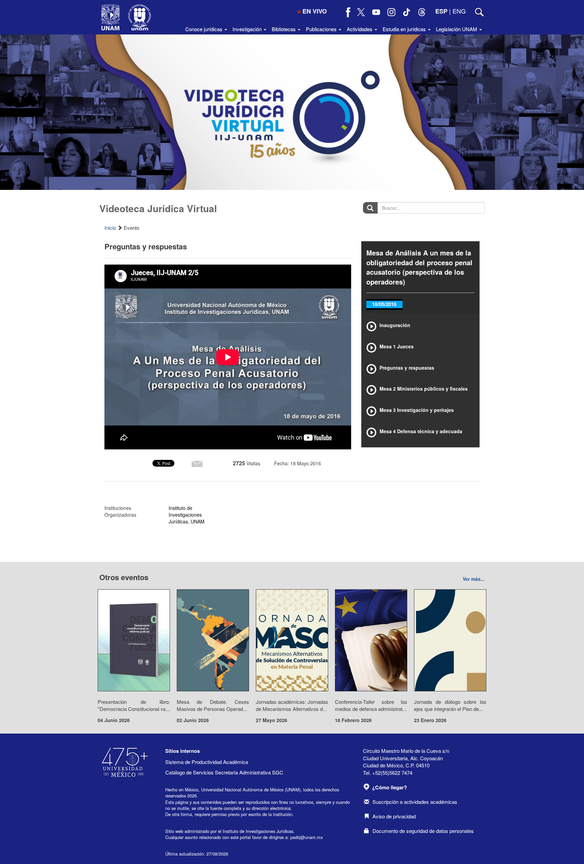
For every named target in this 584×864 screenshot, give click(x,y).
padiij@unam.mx (306, 837)
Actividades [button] (360, 28)
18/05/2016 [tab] (384, 304)
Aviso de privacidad (394, 816)
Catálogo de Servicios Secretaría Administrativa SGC (224, 772)
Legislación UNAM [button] (457, 28)
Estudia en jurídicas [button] (405, 28)
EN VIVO (314, 11)
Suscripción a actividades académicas (414, 801)
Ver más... (474, 578)
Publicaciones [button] (322, 28)
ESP (441, 11)
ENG (459, 10)
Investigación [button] (248, 28)
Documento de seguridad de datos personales (423, 830)
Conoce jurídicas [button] (204, 28)
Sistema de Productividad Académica (206, 761)
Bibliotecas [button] (284, 28)
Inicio (110, 227)
